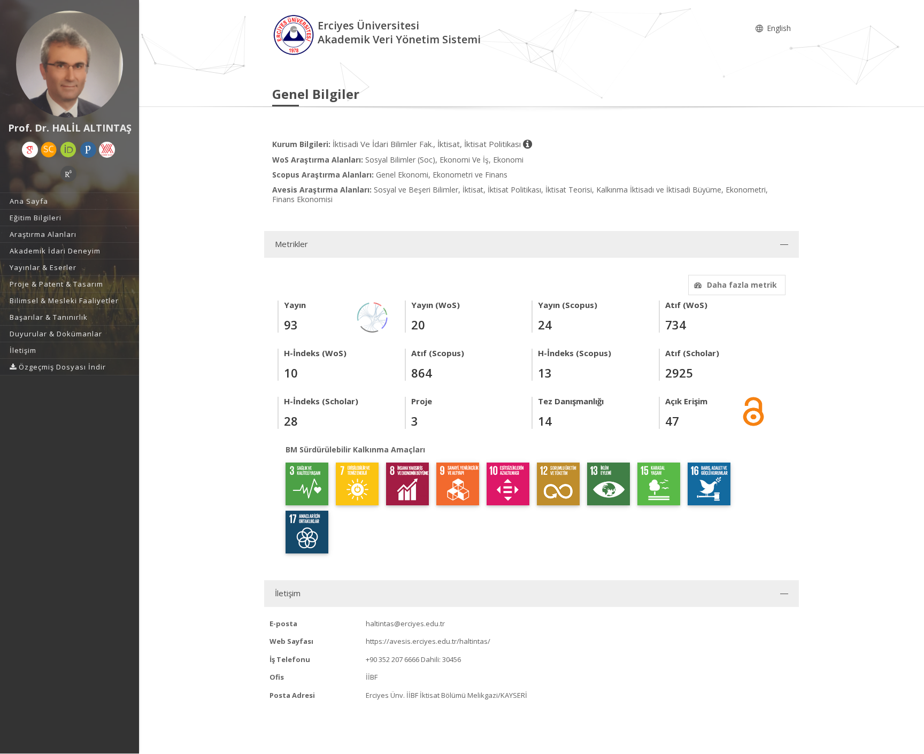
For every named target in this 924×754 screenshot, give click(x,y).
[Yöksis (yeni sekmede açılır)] (107, 150)
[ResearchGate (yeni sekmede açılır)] (68, 174)
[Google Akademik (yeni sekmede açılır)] (30, 150)
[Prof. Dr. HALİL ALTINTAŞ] (69, 64)
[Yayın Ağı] (372, 316)
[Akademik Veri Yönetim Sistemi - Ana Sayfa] (295, 34)
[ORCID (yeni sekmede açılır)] (68, 150)
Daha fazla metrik (742, 285)
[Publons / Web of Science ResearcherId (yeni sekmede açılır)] (88, 150)
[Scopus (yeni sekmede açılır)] (49, 150)
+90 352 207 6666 (392, 659)
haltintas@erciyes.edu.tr (405, 623)
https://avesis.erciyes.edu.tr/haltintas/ (428, 641)
